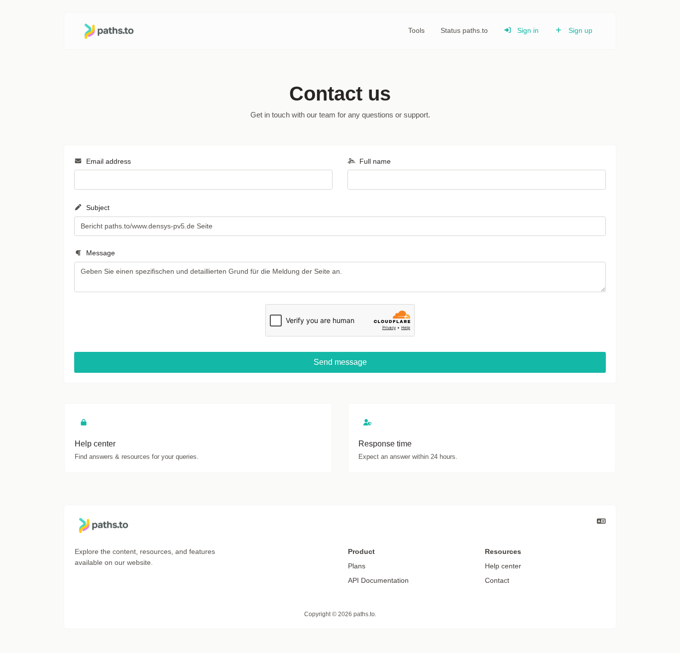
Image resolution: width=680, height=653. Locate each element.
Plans (356, 566)
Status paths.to (464, 30)
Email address (107, 161)
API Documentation (378, 580)
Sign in (527, 30)
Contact (497, 580)
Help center (503, 566)
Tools (416, 30)
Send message (340, 362)
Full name (374, 161)
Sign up (579, 30)
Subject (97, 208)
